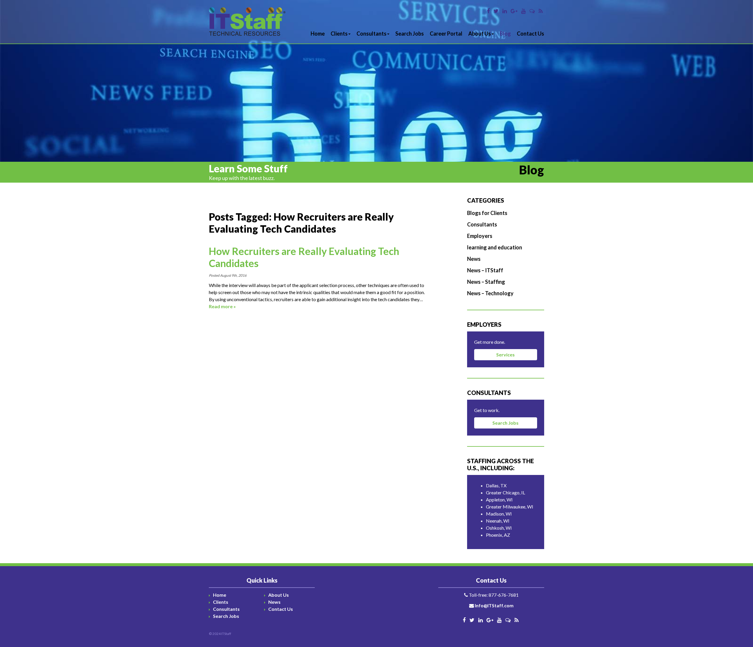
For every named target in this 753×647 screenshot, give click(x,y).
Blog (505, 33)
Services (505, 354)
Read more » (222, 306)
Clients (339, 33)
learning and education (494, 247)
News (474, 259)
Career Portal (446, 33)
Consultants (371, 33)
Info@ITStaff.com (494, 605)
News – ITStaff (485, 270)
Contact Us (530, 33)
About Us (479, 33)
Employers (479, 236)
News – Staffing (486, 282)
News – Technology (490, 293)
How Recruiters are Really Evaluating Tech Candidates (304, 257)
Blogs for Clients (487, 213)
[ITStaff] (247, 22)
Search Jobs (409, 33)
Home (318, 33)
